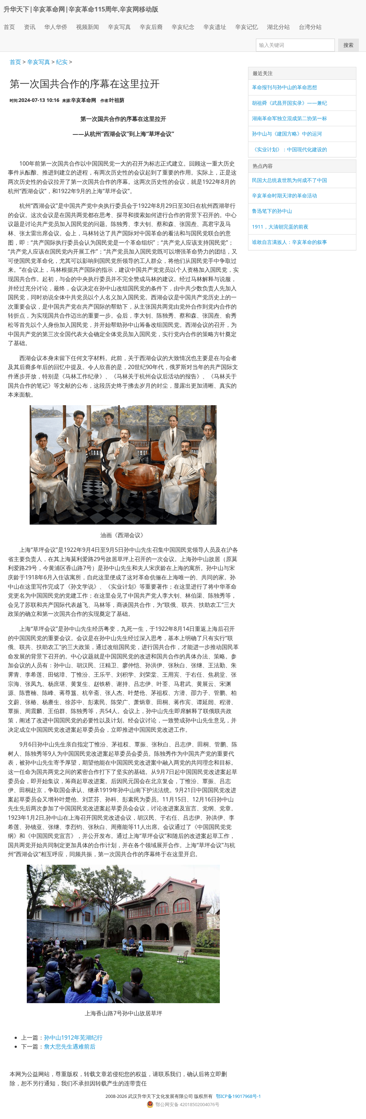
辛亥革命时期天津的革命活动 (284, 195)
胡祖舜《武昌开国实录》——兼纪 (289, 102)
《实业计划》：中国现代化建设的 (289, 149)
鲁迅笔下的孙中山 (272, 210)
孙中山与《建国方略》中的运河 (287, 133)
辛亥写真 (38, 62)
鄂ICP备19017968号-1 (238, 1096)
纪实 (62, 62)
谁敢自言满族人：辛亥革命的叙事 (289, 242)
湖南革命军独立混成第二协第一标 (289, 118)
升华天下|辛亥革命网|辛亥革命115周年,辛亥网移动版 (81, 9)
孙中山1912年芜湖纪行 (73, 1037)
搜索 (348, 44)
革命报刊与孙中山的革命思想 (284, 87)
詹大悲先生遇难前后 (69, 1046)
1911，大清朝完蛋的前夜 (280, 226)
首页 (9, 27)
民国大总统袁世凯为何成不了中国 (289, 180)
